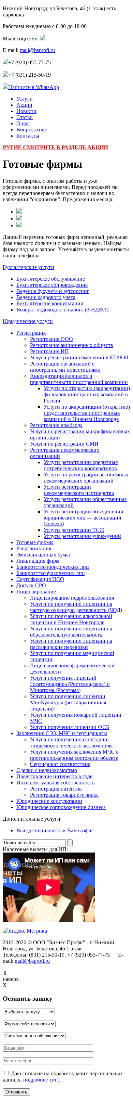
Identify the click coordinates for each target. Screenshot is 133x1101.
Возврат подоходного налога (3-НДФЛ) (62, 309)
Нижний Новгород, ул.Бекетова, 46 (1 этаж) (59, 11)
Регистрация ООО (51, 339)
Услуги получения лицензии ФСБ (69, 727)
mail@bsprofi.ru (37, 50)
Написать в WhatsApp (33, 87)
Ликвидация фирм (37, 561)
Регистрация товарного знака (64, 795)
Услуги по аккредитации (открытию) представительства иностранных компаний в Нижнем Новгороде (87, 413)
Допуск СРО (31, 585)
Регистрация (31, 333)
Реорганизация (33, 548)
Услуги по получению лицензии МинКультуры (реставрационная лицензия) (68, 702)
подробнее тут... (41, 1080)
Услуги (24, 99)
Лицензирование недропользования (72, 598)
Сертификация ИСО (40, 579)
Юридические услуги (28, 321)
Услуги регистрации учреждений (82, 536)
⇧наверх (11, 976)
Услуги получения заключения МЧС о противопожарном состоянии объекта (74, 755)
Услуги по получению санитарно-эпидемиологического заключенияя (71, 742)
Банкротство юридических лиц (52, 567)
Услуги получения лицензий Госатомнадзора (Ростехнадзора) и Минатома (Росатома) (70, 684)
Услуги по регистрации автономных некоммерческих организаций (86, 478)
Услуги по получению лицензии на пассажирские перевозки (71, 644)
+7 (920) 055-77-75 (29, 62)
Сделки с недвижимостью (46, 770)
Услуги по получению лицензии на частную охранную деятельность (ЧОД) (76, 607)
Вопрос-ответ (32, 129)
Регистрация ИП (49, 351)
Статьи (24, 117)
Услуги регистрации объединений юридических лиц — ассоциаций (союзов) (83, 518)
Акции (24, 105)
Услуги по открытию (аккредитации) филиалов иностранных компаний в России (87, 394)
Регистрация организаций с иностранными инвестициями (65, 367)
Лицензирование (36, 591)
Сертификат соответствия (60, 764)
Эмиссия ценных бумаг (43, 555)
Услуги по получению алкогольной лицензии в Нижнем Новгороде (71, 619)
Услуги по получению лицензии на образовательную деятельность (71, 632)
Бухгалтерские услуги (28, 267)
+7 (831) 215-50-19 (29, 75)
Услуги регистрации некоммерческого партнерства (79, 490)
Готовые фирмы (35, 542)
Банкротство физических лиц (50, 573)
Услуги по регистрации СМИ (64, 444)
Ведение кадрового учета (45, 297)
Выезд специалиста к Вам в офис (55, 830)
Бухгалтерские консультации (50, 303)
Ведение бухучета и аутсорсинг (52, 291)
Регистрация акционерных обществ (71, 345)
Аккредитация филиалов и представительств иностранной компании (79, 379)
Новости (26, 111)
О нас (23, 123)
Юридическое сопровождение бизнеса (61, 807)
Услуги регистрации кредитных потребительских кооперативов (81, 465)
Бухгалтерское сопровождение (52, 285)
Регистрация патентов (56, 789)
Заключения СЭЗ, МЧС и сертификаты (61, 733)
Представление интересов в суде (54, 776)
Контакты (27, 136)
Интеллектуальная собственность (55, 782)
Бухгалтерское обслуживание (50, 279)
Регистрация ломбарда (56, 425)
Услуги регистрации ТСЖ (74, 530)
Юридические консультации (49, 801)
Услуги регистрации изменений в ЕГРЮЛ (79, 357)
